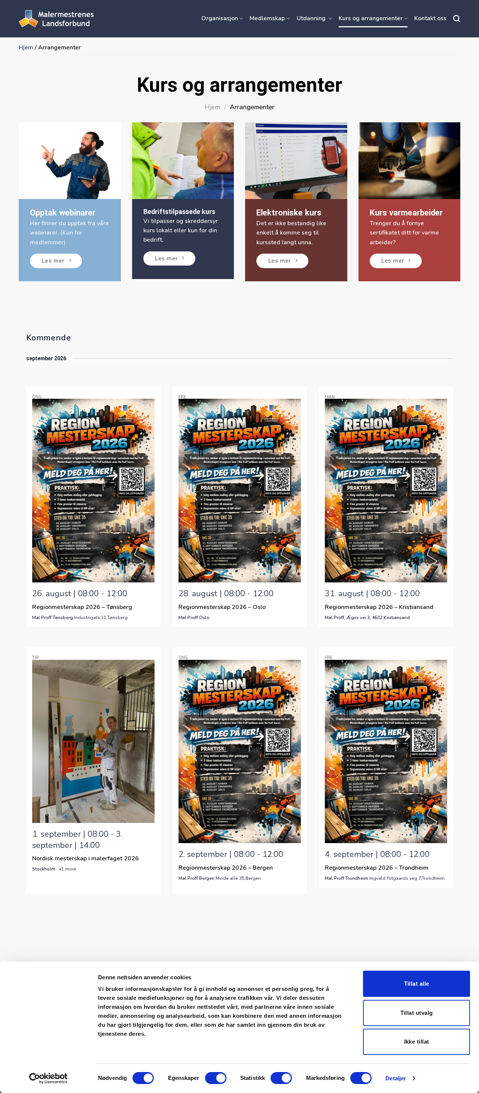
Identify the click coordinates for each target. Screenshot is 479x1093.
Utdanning (312, 18)
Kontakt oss (430, 18)
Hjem (26, 47)
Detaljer (395, 1078)
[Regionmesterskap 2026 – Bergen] (240, 752)
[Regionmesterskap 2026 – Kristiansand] (386, 490)
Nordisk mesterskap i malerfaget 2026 (85, 858)
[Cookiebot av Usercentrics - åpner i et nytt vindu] (48, 1078)
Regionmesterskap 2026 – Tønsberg (82, 607)
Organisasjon (219, 18)
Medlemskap (267, 18)
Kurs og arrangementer (371, 18)
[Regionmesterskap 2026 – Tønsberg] (93, 490)
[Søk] (456, 19)
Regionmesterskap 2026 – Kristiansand (379, 607)
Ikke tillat (416, 1041)
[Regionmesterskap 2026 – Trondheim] (386, 752)
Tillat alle (416, 983)
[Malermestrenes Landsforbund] (56, 18)
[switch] (215, 1078)
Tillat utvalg (416, 1013)
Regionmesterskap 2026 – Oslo (222, 607)
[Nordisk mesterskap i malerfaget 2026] (93, 741)
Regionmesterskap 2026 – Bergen (226, 868)
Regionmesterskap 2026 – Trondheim (376, 868)
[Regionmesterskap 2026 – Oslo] (240, 490)
